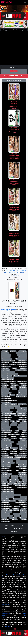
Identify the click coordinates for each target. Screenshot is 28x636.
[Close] (15, 10)
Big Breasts (13, 270)
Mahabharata (6, 604)
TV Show (19, 575)
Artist (8, 270)
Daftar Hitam (7, 626)
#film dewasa (5, 391)
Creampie (23, 270)
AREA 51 (7, 528)
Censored (21, 272)
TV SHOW (20, 525)
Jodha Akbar (6, 613)
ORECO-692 (16, 276)
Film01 (8, 311)
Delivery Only (7, 272)
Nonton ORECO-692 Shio (8, 309)
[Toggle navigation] (25, 2)
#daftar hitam (5, 368)
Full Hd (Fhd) (15, 272)
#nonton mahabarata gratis (19, 498)
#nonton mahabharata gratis (8, 500)
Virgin (18, 270)
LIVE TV (15, 528)
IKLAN (21, 528)
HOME (7, 525)
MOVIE (13, 525)
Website (6, 570)
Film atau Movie (11, 575)
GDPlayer (13, 71)
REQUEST (14, 531)
